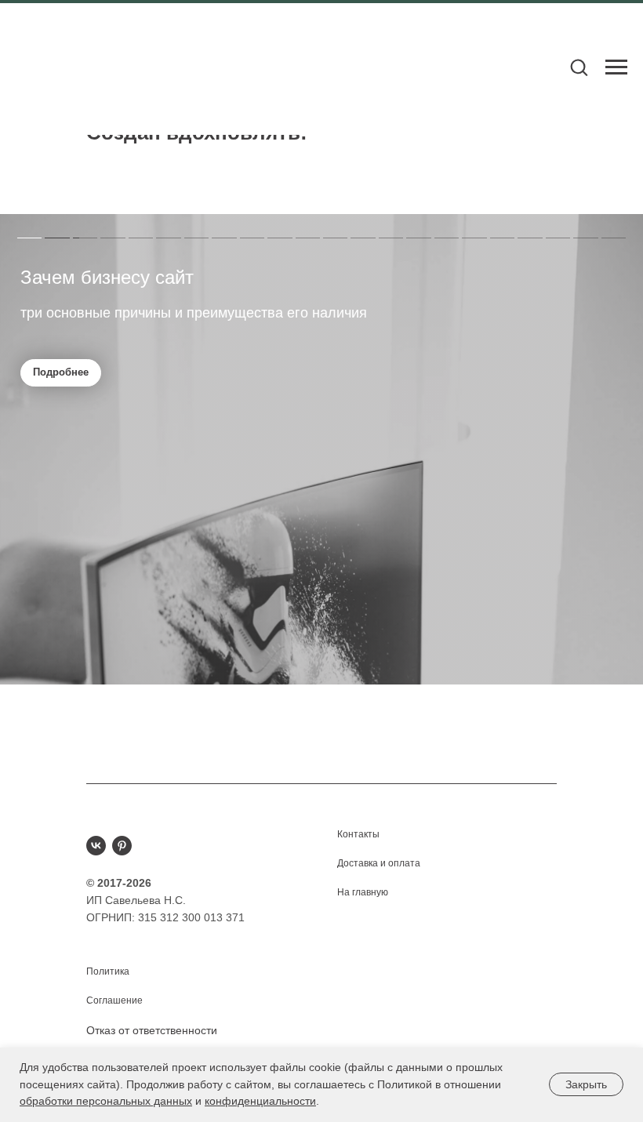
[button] (578, 66)
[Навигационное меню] (616, 67)
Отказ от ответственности (151, 1030)
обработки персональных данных (106, 1101)
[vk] (96, 845)
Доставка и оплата (378, 863)
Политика (107, 971)
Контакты (358, 834)
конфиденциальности (260, 1101)
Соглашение (114, 1000)
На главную (362, 892)
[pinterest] (122, 845)
